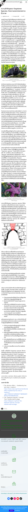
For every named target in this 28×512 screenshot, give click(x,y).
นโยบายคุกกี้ (10, 493)
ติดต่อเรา (3, 487)
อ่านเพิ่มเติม (17, 510)
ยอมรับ (11, 510)
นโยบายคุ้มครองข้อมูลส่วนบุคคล (20, 493)
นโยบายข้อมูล (4, 493)
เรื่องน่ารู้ (5, 408)
